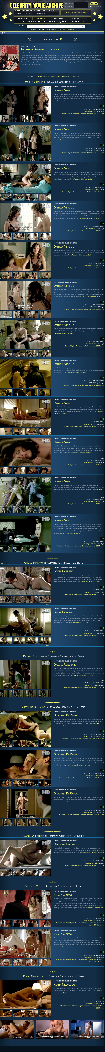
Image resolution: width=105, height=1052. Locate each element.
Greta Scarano (33, 562)
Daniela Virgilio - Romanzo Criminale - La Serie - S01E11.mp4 (84, 309)
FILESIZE (75, 76)
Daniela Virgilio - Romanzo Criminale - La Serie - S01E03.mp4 (84, 231)
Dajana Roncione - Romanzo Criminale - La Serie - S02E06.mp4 (83, 687)
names (29, 13)
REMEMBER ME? (97, 6)
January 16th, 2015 (90, 633)
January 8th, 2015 (91, 685)
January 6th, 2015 (91, 150)
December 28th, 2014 (90, 307)
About (48, 29)
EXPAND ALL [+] (4, 563)
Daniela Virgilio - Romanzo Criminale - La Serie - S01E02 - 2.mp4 (83, 153)
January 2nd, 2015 (91, 863)
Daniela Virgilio (33, 81)
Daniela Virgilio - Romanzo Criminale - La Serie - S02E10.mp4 (84, 504)
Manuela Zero (33, 886)
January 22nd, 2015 (90, 544)
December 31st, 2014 (90, 265)
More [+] (48, 604)
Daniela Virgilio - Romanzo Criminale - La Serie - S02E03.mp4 (84, 385)
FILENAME (68, 76)
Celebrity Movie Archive (37, 5)
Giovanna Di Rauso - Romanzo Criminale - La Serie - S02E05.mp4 (82, 739)
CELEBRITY (39, 76)
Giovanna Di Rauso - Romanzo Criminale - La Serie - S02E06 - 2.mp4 (81, 814)
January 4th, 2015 (91, 228)
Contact (54, 29)
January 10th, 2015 (90, 111)
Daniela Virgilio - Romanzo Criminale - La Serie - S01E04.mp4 (84, 268)
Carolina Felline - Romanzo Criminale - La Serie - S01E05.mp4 (84, 865)
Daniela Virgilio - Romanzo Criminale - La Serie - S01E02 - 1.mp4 (83, 113)
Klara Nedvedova (33, 976)
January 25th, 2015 (90, 424)
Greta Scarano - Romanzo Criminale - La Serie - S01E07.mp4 (84, 635)
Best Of (41, 29)
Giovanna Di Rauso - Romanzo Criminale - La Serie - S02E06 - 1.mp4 (81, 778)
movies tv (42, 13)
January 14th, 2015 (90, 383)
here (29, 33)
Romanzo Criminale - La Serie (67, 101)
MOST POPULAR (59, 76)
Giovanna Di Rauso (33, 706)
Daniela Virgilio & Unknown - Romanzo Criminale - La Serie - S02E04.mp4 (80, 546)
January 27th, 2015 (90, 189)
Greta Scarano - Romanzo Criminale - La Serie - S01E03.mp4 (84, 594)
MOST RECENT (48, 76)
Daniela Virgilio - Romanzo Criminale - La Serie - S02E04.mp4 (84, 426)
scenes (18, 13)
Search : (22, 26)
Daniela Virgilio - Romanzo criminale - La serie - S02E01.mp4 (84, 346)
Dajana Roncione (33, 656)
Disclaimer (62, 29)
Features (34, 29)
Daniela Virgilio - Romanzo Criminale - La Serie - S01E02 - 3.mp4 (83, 192)
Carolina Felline (33, 835)
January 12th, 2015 (90, 957)
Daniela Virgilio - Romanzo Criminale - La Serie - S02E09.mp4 (84, 465)
